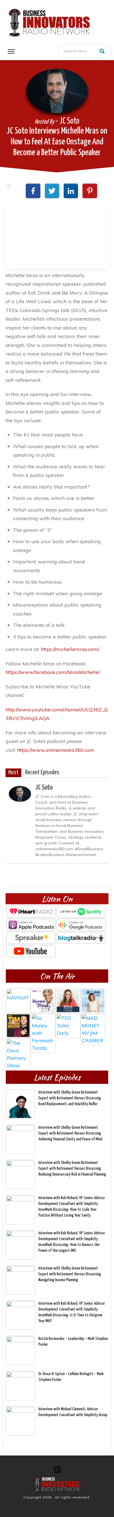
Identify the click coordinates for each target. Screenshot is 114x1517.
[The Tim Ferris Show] (18, 1025)
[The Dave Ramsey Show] (18, 1050)
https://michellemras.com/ (70, 649)
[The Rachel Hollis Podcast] (68, 1000)
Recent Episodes (42, 773)
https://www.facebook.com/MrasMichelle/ (53, 672)
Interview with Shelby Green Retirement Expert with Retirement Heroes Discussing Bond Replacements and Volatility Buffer (69, 1098)
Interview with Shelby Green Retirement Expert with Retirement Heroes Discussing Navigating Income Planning (69, 1274)
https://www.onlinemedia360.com (56, 750)
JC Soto (44, 787)
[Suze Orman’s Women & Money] (43, 1000)
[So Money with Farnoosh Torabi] (43, 1025)
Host (13, 773)
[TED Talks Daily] (68, 1025)
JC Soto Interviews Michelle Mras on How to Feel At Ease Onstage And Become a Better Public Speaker (57, 142)
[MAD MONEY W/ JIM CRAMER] (93, 1025)
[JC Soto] (20, 793)
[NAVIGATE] (18, 1000)
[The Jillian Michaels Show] (93, 1000)
